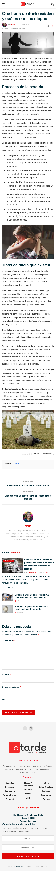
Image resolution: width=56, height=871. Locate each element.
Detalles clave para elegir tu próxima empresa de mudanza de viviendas (32, 596)
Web (4, 699)
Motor (28, 793)
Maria (13, 24)
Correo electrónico (11, 686)
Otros (46, 782)
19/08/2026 (20, 613)
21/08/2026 (40, 572)
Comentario (8, 640)
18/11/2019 (25, 24)
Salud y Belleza (46, 787)
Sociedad (8, 561)
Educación (10, 791)
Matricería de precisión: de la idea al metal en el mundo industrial (32, 608)
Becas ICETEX (28, 818)
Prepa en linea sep (28, 821)
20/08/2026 (20, 601)
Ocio (28, 797)
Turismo (46, 799)
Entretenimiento (9, 795)
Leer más (10, 588)
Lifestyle (28, 789)
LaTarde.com (19, 866)
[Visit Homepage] (28, 4)
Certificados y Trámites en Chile (28, 815)
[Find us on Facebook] (25, 728)
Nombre (6, 674)
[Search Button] (52, 4)
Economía (9, 787)
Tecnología (46, 795)
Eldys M (31, 572)
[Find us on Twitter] (31, 728)
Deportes (10, 782)
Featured (10, 799)
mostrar (16, 463)
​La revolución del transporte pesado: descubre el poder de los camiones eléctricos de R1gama (39, 564)
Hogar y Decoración (28, 784)
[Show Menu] (3, 4)
